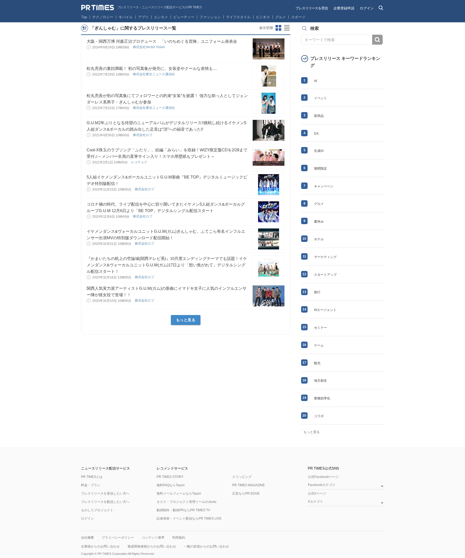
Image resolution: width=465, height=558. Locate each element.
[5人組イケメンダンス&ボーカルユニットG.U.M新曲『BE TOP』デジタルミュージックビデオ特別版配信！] (268, 184)
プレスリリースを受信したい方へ (105, 493)
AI (315, 81)
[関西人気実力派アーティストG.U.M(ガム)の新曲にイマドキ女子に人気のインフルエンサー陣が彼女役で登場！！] (268, 296)
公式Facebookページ (323, 477)
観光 (317, 363)
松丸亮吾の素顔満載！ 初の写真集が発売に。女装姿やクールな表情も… (152, 68)
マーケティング (325, 257)
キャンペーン (323, 186)
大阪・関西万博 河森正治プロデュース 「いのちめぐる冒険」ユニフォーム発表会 (162, 41)
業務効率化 (322, 398)
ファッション (210, 17)
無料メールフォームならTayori (179, 493)
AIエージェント (325, 310)
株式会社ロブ (143, 135)
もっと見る (186, 320)
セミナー (320, 328)
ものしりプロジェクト (97, 510)
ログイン (367, 8)
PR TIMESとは (92, 477)
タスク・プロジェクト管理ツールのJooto (186, 502)
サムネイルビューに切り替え (278, 28)
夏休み (319, 221)
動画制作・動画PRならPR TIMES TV (183, 510)
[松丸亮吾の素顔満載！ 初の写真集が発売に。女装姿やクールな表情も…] (268, 76)
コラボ (319, 416)
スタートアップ (325, 275)
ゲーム (319, 345)
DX (316, 133)
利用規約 (178, 537)
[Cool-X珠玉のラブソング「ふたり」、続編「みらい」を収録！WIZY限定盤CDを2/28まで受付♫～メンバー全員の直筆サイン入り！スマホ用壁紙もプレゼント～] (268, 157)
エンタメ (161, 17)
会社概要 (87, 537)
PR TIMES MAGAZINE (248, 485)
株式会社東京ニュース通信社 (154, 74)
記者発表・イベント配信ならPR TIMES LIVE (189, 518)
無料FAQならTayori (171, 485)
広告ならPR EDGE (246, 493)
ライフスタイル (238, 17)
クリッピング (242, 477)
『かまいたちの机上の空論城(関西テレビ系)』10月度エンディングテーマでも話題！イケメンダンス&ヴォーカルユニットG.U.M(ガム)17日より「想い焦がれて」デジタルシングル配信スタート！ (167, 265)
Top (84, 17)
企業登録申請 (343, 8)
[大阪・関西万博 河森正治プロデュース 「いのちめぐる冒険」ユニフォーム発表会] (268, 49)
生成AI (318, 151)
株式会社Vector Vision (149, 47)
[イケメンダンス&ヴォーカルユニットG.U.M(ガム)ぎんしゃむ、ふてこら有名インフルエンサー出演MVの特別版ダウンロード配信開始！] (268, 239)
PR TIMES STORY (170, 477)
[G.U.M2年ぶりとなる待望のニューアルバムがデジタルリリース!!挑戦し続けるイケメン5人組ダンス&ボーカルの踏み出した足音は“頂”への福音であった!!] (268, 130)
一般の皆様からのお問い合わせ (206, 546)
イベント (320, 98)
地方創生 (320, 380)
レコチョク (139, 162)
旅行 (317, 292)
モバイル (126, 17)
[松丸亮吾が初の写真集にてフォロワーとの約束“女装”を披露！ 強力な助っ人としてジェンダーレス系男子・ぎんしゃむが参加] (268, 103)
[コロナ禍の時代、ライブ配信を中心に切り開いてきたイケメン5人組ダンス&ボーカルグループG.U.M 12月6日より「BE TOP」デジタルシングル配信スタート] (268, 212)
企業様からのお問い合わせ (100, 546)
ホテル (319, 239)
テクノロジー (102, 17)
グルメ (280, 17)
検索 (377, 40)
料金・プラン (90, 485)
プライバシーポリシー (118, 537)
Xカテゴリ (315, 501)
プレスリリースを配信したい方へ (105, 502)
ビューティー (183, 17)
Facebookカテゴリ (321, 485)
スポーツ (298, 17)
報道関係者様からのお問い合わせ (152, 546)
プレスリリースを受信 (311, 8)
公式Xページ (317, 493)
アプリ (143, 17)
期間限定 (320, 168)
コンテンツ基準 (153, 537)
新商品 (319, 116)
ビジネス (263, 17)
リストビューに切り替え (287, 28)
